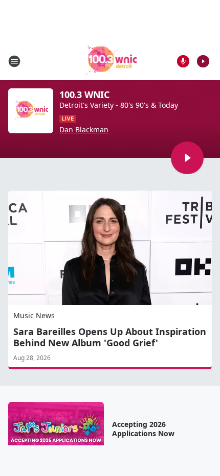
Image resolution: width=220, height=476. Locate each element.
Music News (34, 315)
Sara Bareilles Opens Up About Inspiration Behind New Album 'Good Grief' (109, 337)
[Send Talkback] (183, 61)
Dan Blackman (83, 129)
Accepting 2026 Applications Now (143, 429)
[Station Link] (110, 61)
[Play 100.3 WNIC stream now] (30, 110)
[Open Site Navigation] (14, 61)
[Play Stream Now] (203, 61)
